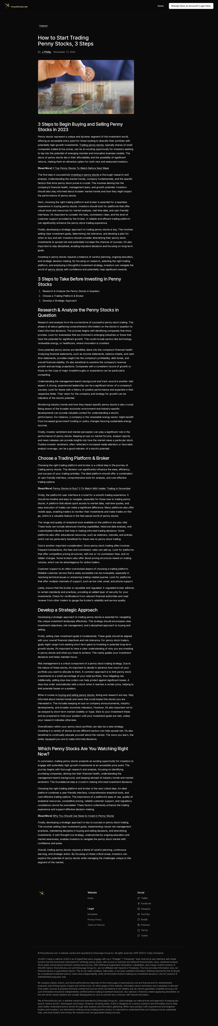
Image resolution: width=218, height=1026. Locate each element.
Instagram (145, 909)
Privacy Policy (94, 919)
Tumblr (144, 935)
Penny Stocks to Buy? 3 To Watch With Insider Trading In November (92, 488)
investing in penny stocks (85, 174)
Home (161, 6)
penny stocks (55, 269)
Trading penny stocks (91, 144)
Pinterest (145, 925)
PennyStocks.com (49, 953)
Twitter (144, 898)
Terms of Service (96, 925)
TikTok (144, 930)
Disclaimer (93, 914)
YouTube (145, 914)
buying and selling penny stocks (76, 695)
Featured (43, 26)
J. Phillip (46, 51)
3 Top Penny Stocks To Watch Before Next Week (81, 168)
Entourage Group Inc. (104, 953)
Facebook (146, 903)
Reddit (144, 919)
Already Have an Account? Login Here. (191, 6)
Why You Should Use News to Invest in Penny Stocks (83, 815)
